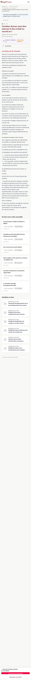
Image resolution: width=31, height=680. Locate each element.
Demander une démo (15, 677)
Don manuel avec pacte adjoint (12, 247)
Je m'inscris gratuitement (15, 673)
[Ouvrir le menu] (28, 2)
